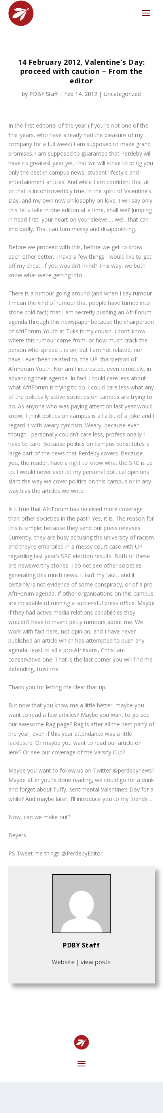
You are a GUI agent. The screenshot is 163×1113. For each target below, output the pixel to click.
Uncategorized (122, 94)
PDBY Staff (43, 94)
